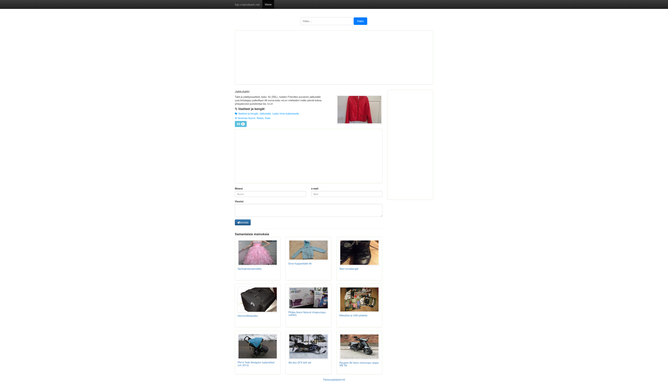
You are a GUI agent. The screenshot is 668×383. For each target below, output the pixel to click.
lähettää (244, 222)
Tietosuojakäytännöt (334, 379)
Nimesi (239, 188)
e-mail (314, 188)
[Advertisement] (334, 57)
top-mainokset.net (247, 4)
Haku (360, 21)
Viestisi (239, 201)
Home (268, 4)
